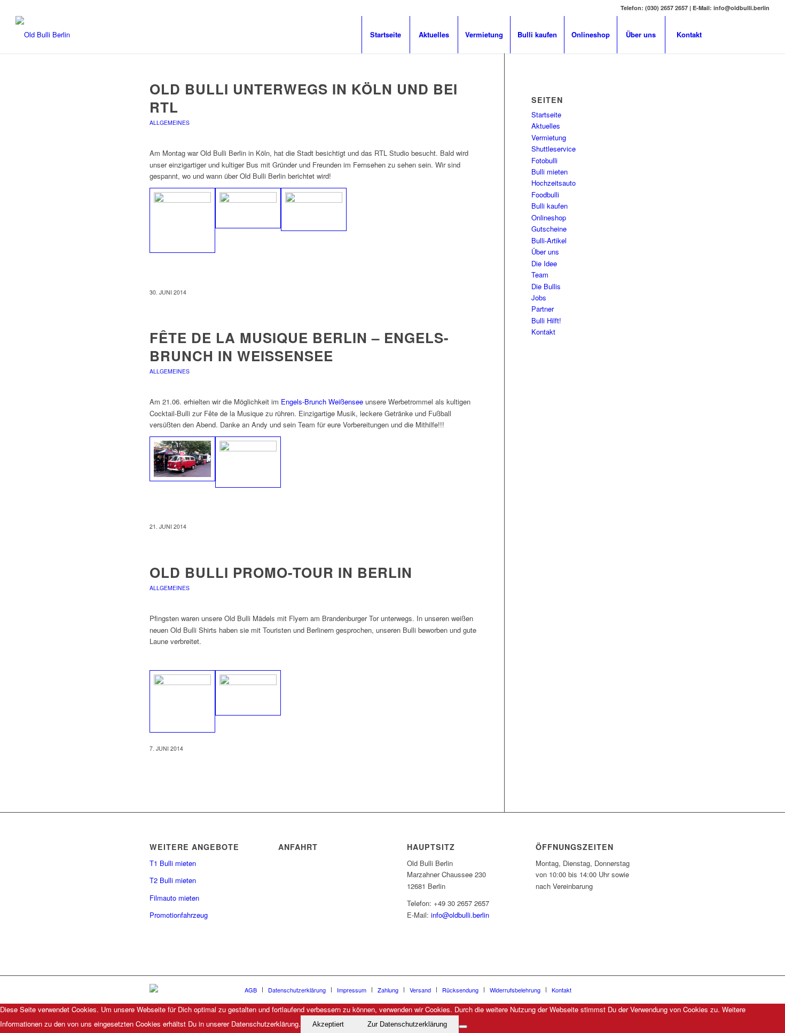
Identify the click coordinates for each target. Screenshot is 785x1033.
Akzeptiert (328, 1024)
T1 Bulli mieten (173, 863)
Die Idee (544, 263)
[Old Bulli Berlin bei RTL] (248, 208)
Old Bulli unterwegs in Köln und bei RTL (304, 98)
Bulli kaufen (549, 206)
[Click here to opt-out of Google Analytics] (463, 1026)
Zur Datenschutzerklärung (407, 1024)
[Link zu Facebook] (729, 34)
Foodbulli (545, 194)
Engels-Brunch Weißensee (322, 401)
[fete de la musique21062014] (248, 462)
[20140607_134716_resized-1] (182, 701)
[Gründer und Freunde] (314, 210)
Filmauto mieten (174, 898)
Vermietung (548, 137)
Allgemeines (170, 122)
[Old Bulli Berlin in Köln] (182, 220)
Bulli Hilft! (546, 320)
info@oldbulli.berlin (460, 915)
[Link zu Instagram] (761, 34)
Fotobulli (544, 160)
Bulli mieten (549, 171)
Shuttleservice (553, 149)
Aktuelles (545, 126)
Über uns (545, 252)
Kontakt (543, 332)
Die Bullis (546, 286)
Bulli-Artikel (549, 240)
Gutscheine (549, 229)
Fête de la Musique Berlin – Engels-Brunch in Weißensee (299, 346)
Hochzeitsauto (553, 183)
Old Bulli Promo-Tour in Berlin (281, 572)
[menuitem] (386, 34)
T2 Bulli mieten (173, 880)
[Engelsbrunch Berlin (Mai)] (182, 458)
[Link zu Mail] (745, 34)
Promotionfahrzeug (179, 915)
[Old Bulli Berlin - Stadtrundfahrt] (248, 693)
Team (539, 274)
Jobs (538, 297)
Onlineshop (548, 217)
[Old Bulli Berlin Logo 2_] (42, 34)
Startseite (546, 114)
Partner (542, 309)
